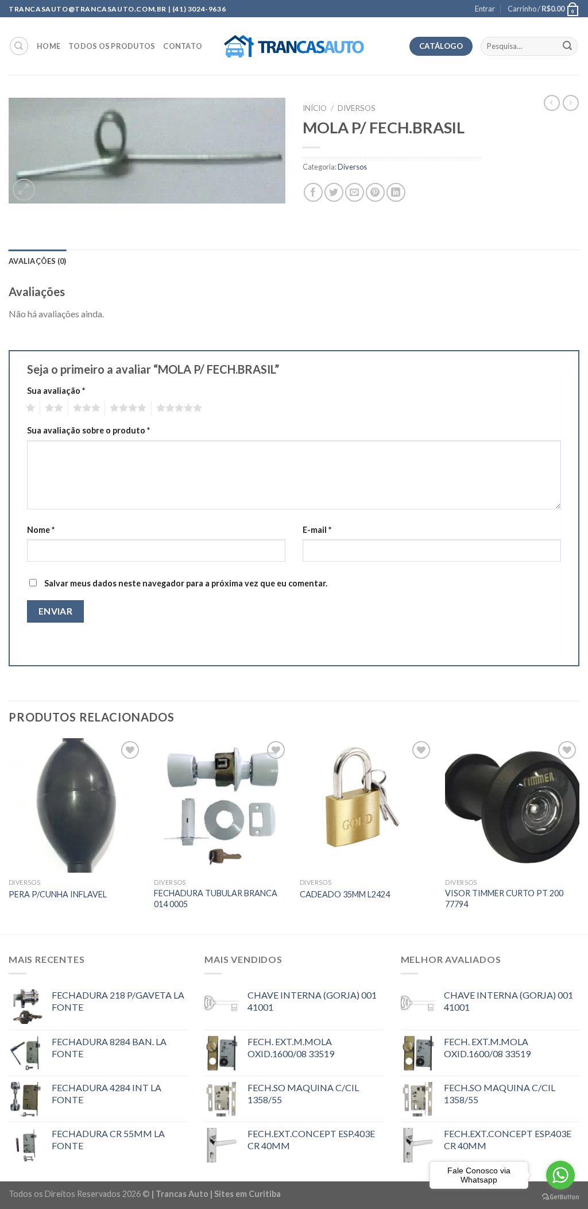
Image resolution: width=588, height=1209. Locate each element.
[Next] (578, 835)
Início (315, 108)
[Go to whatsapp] (560, 1175)
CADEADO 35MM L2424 (345, 894)
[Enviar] (567, 46)
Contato (182, 46)
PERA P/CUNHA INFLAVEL (58, 894)
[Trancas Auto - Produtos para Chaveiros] (294, 46)
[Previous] (9, 835)
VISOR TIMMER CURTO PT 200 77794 (504, 898)
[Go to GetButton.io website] (560, 1197)
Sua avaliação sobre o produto (88, 430)
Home (48, 46)
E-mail (317, 530)
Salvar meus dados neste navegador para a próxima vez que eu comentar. (185, 583)
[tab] (38, 261)
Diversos (357, 108)
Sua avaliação (56, 391)
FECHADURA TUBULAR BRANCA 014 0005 (215, 898)
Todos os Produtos (111, 46)
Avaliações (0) (38, 261)
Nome (41, 530)
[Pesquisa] (19, 46)
